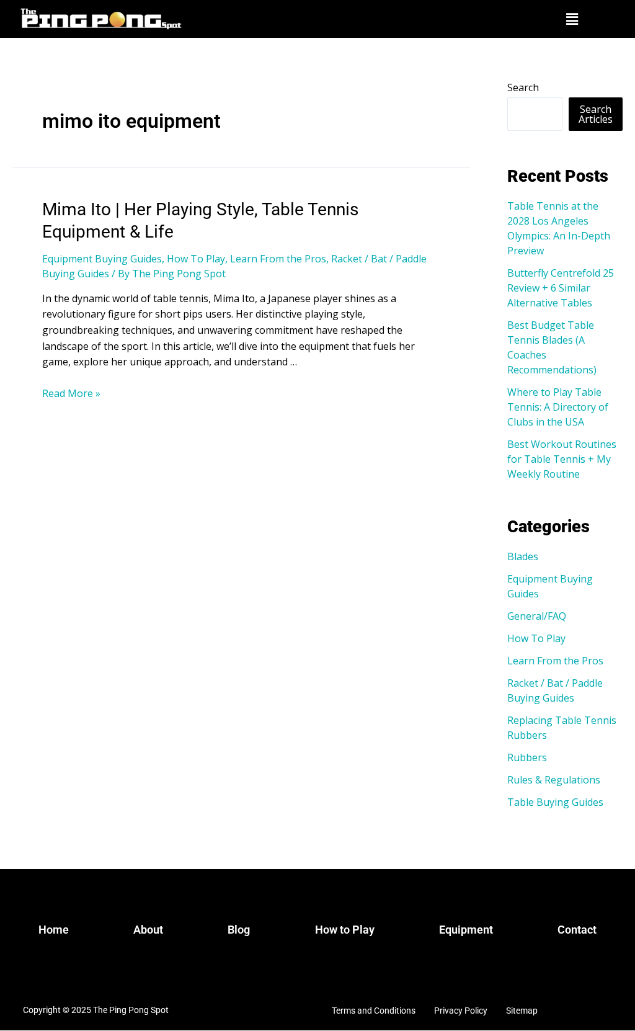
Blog (239, 929)
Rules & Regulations (553, 780)
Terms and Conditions (373, 1010)
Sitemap (522, 1010)
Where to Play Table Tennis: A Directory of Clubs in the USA (557, 407)
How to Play (345, 929)
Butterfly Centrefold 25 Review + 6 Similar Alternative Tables (560, 288)
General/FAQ (536, 616)
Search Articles (596, 114)
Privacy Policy (460, 1010)
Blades (522, 556)
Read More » (71, 393)
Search (523, 87)
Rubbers (527, 757)
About (148, 929)
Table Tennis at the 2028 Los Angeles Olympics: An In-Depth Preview (558, 228)
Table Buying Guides (555, 802)
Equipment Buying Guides (102, 259)
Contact (577, 929)
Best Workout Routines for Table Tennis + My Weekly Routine (561, 459)
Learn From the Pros (278, 259)
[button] (571, 18)
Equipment (466, 929)
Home (53, 929)
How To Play (196, 259)
